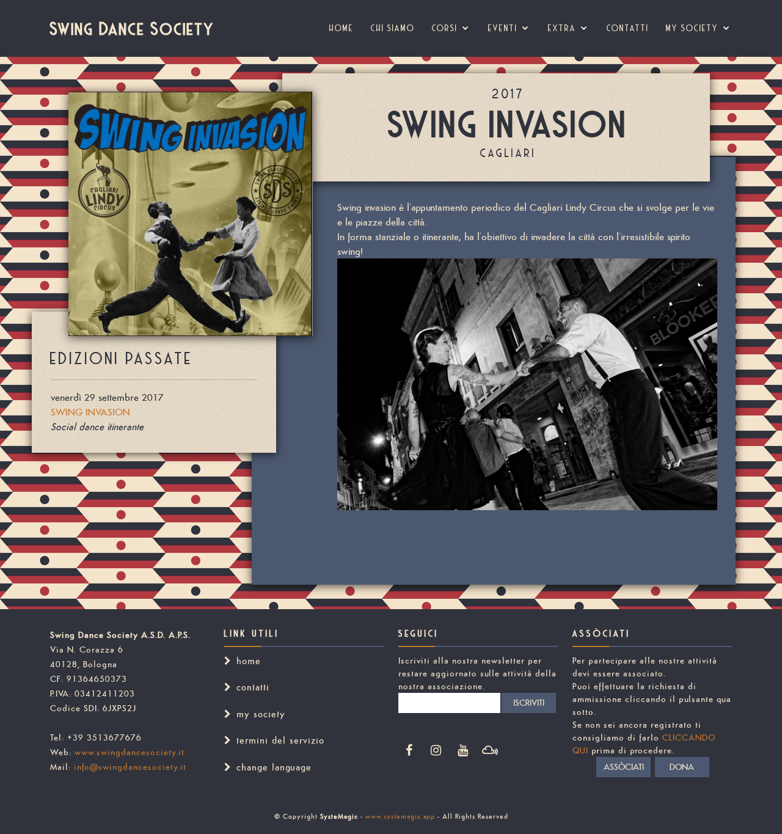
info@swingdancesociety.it (130, 766)
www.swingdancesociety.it (130, 752)
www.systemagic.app (400, 816)
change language (274, 767)
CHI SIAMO (393, 28)
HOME (341, 28)
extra (562, 28)
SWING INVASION (90, 412)
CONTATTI (628, 28)
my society (692, 28)
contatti (252, 687)
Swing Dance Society (132, 28)
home (248, 661)
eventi (502, 28)
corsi (445, 28)
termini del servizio (280, 740)
